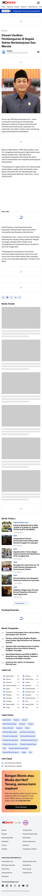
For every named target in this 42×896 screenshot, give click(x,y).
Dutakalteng (27, 865)
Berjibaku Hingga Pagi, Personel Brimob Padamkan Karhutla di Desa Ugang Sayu (25, 592)
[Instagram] (7, 885)
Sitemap (4, 849)
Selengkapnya (20, 603)
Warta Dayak (27, 869)
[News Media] (26, 823)
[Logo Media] (8, 823)
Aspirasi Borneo (7, 872)
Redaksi (4, 834)
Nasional (10, 7)
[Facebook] (7, 297)
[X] (11, 297)
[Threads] (11, 885)
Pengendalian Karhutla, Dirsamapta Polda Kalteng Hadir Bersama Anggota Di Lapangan (25, 541)
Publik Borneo (27, 872)
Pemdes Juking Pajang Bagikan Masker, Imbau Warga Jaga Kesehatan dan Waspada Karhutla (23, 640)
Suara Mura (5, 869)
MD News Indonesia (8, 865)
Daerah (16, 7)
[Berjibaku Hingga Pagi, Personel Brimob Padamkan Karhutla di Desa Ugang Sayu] (7, 591)
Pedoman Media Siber (30, 834)
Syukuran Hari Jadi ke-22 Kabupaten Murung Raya (20, 663)
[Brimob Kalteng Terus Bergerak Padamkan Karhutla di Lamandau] (7, 580)
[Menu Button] (38, 3)
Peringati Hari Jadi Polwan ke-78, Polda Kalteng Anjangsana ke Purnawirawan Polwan (26, 567)
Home (4, 7)
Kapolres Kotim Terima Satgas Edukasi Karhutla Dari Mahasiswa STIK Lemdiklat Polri (26, 554)
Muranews (5, 876)
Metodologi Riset (7, 837)
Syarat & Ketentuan (29, 841)
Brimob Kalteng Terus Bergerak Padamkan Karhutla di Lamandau (26, 579)
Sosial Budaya (33, 7)
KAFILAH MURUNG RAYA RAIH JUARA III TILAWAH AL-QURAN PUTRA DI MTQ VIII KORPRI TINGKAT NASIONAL (25, 527)
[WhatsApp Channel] (27, 885)
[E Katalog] (18, 823)
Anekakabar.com (7, 861)
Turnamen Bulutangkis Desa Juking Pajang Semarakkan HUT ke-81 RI (22, 633)
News (15, 536)
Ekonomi (24, 7)
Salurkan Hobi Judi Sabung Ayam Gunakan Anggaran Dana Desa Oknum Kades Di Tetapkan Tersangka (22, 648)
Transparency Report (30, 849)
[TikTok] (19, 885)
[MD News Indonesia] (9, 2)
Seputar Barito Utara (29, 861)
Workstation (27, 837)
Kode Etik (26, 845)
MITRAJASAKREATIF (12, 891)
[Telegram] (15, 297)
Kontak (4, 830)
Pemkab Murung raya (20, 522)
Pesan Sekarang (21, 807)
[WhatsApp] (3, 297)
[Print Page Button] (38, 52)
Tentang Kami (27, 830)
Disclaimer (5, 841)
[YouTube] (23, 885)
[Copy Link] (19, 297)
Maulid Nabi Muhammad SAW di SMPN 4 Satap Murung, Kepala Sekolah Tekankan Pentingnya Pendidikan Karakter (22, 656)
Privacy (4, 845)
